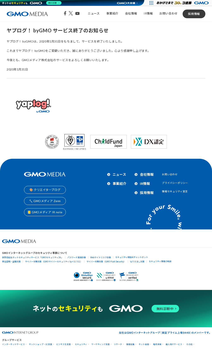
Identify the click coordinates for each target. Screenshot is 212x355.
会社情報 (131, 13)
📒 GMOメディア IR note (45, 212)
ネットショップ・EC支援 (40, 344)
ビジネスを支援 (63, 344)
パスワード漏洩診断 (76, 257)
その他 (189, 344)
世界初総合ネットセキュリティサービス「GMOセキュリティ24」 (32, 257)
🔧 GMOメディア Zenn (45, 201)
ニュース (94, 13)
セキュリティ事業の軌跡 (160, 261)
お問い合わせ (168, 13)
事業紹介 (112, 13)
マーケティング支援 (100, 344)
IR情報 (148, 13)
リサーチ (118, 344)
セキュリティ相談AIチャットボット (131, 257)
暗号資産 (157, 344)
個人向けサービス (174, 344)
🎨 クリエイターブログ (44, 189)
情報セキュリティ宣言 (175, 191)
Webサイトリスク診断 (100, 257)
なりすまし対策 (137, 261)
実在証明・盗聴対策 (11, 261)
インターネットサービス (13, 344)
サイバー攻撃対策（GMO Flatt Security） (106, 261)
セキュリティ (81, 344)
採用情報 (194, 14)
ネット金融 (144, 344)
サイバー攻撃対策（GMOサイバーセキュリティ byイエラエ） (53, 261)
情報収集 (130, 344)
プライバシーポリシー (175, 182)
